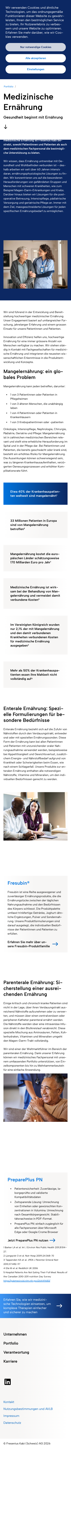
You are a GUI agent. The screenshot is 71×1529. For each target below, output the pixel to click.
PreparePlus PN (25, 1180)
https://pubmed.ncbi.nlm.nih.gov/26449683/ (26, 1280)
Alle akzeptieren (36, 58)
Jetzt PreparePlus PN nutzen (28, 1240)
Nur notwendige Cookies (35, 47)
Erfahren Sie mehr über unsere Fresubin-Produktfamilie (29, 944)
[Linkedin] (16, 1382)
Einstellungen (35, 69)
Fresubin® (18, 883)
